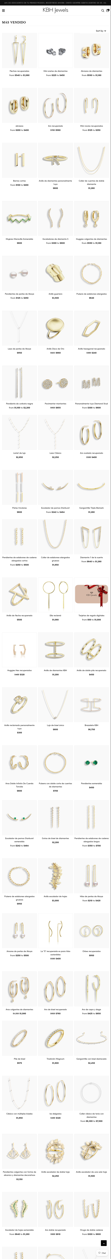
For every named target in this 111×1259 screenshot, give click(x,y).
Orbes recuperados (92, 951)
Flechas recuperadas (19, 70)
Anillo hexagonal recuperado (91, 348)
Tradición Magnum (55, 1058)
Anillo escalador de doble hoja (55, 1171)
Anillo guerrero (55, 293)
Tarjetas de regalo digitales (91, 615)
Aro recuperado (55, 125)
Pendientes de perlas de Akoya (19, 293)
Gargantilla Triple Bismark (91, 507)
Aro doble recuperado (55, 1229)
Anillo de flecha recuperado (19, 615)
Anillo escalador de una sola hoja (91, 1171)
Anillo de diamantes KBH (55, 670)
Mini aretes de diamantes (55, 70)
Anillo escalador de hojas (55, 896)
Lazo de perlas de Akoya (19, 348)
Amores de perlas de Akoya (19, 951)
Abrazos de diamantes (91, 70)
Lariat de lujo (19, 452)
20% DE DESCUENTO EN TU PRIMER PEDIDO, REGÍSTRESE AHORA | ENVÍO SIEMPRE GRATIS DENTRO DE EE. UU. (55, 2)
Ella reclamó (55, 615)
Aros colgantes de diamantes (19, 1009)
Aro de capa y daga (91, 1009)
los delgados (55, 1113)
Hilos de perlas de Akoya (91, 896)
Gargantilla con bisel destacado (91, 1058)
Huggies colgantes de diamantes (91, 238)
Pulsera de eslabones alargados (91, 293)
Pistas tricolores (19, 507)
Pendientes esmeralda (91, 783)
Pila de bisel (19, 1058)
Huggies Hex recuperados (19, 670)
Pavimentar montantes (55, 403)
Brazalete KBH (91, 725)
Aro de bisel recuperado (55, 1009)
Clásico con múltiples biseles (19, 1113)
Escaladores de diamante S (55, 238)
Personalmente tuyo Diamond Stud (91, 403)
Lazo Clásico (55, 452)
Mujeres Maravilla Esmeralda (19, 238)
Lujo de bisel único (55, 725)
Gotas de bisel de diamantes (55, 838)
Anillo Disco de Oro (55, 348)
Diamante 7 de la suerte (91, 557)
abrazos (19, 125)
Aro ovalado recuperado (91, 452)
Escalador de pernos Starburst (55, 507)
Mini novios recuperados (91, 125)
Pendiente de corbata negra (19, 403)
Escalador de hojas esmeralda (19, 1229)
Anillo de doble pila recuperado (91, 670)
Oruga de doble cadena (91, 1229)
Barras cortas (19, 180)
